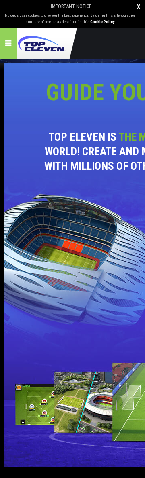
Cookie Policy (102, 21)
